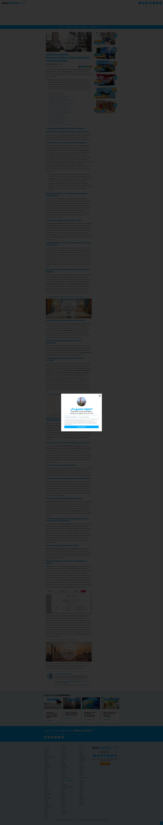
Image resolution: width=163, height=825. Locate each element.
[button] (100, 396)
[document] (81, 412)
